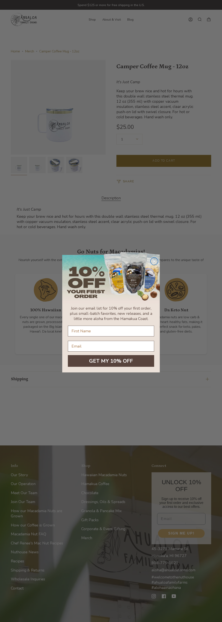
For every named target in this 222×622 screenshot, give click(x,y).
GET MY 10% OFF (111, 360)
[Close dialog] (154, 261)
